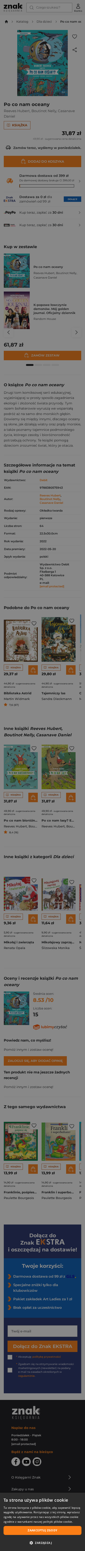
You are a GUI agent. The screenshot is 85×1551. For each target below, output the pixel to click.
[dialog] (42, 1522)
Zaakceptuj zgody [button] (42, 1530)
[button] (42, 1543)
